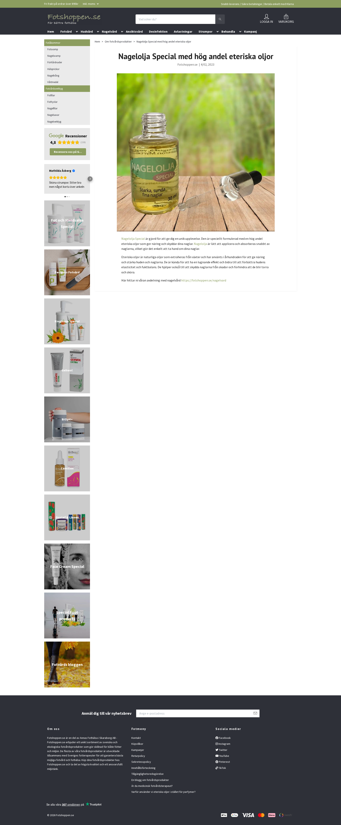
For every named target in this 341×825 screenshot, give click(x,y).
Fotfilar (51, 103)
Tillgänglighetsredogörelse (147, 782)
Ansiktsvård (134, 40)
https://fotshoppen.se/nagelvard (203, 289)
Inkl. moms (89, 4)
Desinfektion (158, 40)
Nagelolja (200, 252)
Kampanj (250, 40)
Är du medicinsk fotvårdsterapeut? (152, 794)
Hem (50, 40)
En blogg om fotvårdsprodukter (150, 788)
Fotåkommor (53, 51)
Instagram (224, 752)
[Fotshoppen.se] (90, 23)
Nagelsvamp (54, 64)
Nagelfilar (52, 116)
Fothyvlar (52, 110)
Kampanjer (137, 758)
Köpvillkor (137, 752)
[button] (76, 41)
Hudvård (87, 40)
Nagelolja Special (133, 247)
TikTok (222, 776)
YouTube (224, 764)
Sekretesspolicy (141, 770)
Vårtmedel (52, 90)
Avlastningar (183, 40)
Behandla (228, 40)
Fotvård (66, 40)
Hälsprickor (53, 77)
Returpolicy (138, 764)
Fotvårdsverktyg (54, 97)
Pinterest (224, 770)
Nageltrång (53, 84)
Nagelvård (109, 40)
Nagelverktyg (54, 130)
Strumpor (205, 40)
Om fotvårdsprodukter (118, 50)
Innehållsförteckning (143, 776)
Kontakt (136, 746)
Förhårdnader (54, 71)
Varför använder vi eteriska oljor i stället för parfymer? (163, 800)
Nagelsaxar (53, 123)
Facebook (224, 746)
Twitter (222, 758)
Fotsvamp (52, 57)
